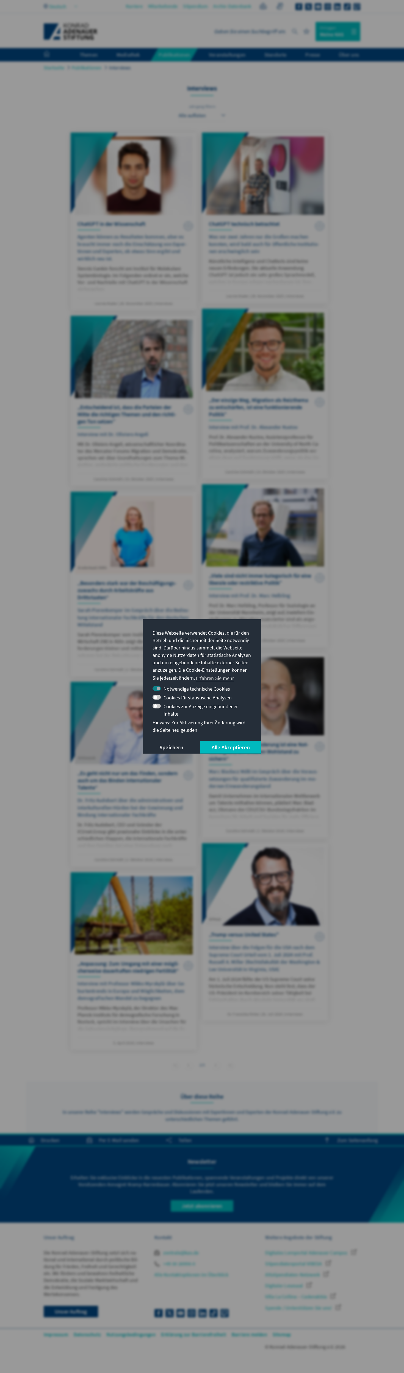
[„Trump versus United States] (265, 932)
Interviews (120, 67)
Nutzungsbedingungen (131, 1334)
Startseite (54, 67)
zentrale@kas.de (180, 1253)
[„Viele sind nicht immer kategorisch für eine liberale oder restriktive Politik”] (265, 565)
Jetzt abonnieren (202, 1205)
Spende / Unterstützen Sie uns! (299, 1308)
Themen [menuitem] (89, 54)
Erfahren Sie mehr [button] (215, 678)
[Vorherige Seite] (188, 1065)
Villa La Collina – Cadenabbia (296, 1296)
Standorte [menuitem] (275, 54)
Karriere (134, 6)
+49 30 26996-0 (178, 1264)
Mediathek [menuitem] (128, 54)
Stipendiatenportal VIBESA (294, 1264)
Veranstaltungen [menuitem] (227, 54)
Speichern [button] (171, 747)
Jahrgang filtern (202, 106)
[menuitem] (52, 55)
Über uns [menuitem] (349, 54)
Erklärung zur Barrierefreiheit (193, 1334)
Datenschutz (87, 1334)
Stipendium (195, 6)
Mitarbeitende (163, 6)
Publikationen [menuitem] (174, 54)
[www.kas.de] (71, 31)
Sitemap (282, 1334)
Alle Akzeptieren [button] (231, 747)
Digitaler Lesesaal (284, 1285)
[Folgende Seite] (216, 1065)
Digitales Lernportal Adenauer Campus (306, 1253)
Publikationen (87, 67)
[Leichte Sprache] (263, 7)
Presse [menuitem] (312, 54)
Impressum (56, 1334)
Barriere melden (249, 1334)
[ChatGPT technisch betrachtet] (265, 218)
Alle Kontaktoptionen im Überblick (191, 1274)
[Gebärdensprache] (279, 7)
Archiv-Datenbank (232, 6)
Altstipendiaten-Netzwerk (293, 1274)
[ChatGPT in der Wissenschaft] (134, 221)
